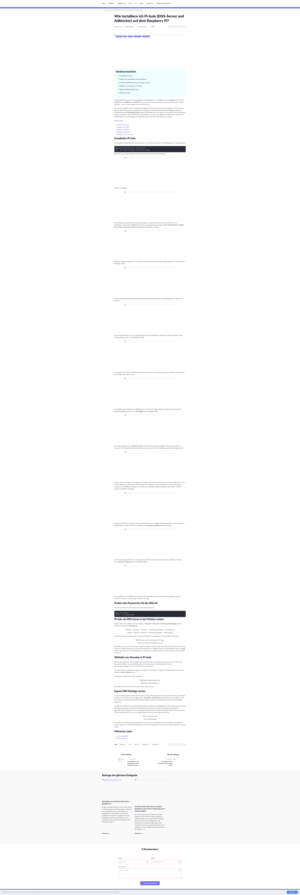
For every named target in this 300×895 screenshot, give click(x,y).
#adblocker (119, 36)
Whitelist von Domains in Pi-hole (130, 86)
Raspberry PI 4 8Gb (123, 129)
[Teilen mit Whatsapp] (175, 26)
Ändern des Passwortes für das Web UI (132, 79)
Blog (103, 3)
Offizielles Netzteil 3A (123, 132)
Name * (120, 858)
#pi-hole (130, 36)
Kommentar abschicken (150, 883)
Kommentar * (122, 866)
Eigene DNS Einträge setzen (129, 89)
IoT (136, 3)
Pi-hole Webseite (122, 738)
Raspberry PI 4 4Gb (123, 127)
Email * (153, 858)
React (141, 3)
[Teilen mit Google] (178, 26)
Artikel (116, 727)
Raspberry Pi (122, 3)
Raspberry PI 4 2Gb (123, 125)
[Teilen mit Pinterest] (181, 26)
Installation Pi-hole (125, 76)
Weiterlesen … (106, 833)
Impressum (149, 3)
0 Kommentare (142, 26)
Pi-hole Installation (122, 736)
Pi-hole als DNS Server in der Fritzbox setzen (134, 83)
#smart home (146, 36)
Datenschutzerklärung (163, 3)
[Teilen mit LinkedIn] (184, 26)
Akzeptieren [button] (292, 892)
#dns (125, 36)
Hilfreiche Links (124, 93)
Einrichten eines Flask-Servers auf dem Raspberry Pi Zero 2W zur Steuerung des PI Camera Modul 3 (150, 809)
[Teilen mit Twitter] (169, 26)
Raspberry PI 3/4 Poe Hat (125, 134)
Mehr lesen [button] (117, 892)
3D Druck (111, 3)
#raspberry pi (137, 36)
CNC (130, 3)
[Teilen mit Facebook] (172, 26)
